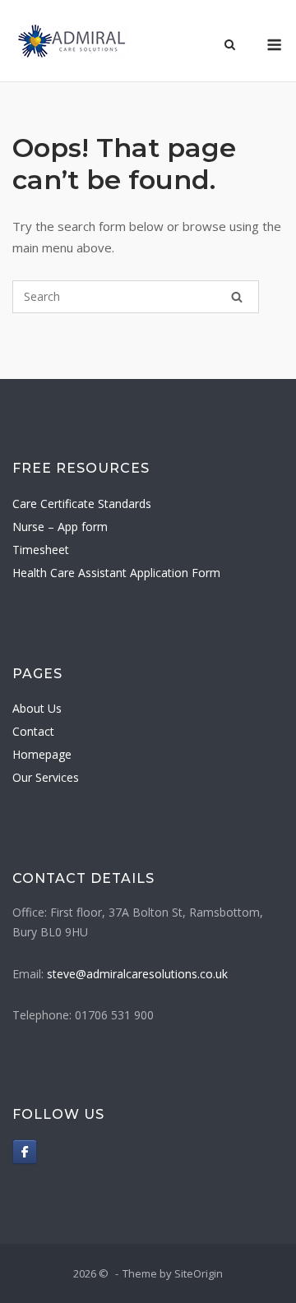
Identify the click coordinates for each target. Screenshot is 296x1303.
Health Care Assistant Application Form (116, 572)
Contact (33, 731)
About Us (37, 708)
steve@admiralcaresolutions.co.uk (137, 974)
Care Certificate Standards (81, 503)
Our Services (45, 777)
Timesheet (40, 549)
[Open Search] (230, 46)
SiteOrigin (198, 1273)
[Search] (237, 296)
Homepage (42, 754)
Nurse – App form (60, 526)
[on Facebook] (24, 1151)
